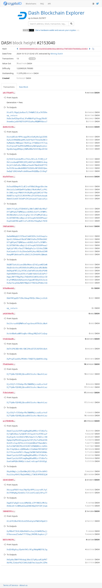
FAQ (42, 3)
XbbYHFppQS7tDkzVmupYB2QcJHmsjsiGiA (27, 298)
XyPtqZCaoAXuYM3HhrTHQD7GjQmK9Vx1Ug (27, 359)
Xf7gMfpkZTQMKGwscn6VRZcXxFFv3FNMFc (27, 212)
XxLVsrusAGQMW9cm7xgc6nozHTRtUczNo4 (27, 323)
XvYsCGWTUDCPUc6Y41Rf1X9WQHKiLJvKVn (27, 446)
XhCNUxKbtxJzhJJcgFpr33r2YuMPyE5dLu (27, 215)
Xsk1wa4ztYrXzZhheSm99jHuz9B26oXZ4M (27, 251)
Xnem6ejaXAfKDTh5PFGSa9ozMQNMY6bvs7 (27, 121)
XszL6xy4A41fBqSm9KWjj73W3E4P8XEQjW (27, 474)
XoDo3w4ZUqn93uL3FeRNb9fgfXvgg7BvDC (27, 118)
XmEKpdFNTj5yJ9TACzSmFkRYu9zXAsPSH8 (27, 271)
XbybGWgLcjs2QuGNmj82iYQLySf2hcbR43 (27, 471)
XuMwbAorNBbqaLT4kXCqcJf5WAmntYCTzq (27, 143)
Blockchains (31, 3)
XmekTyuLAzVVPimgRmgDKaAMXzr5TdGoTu (27, 431)
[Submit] (71, 23)
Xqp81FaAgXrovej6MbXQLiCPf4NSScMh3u (27, 503)
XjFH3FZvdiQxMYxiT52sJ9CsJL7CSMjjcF (27, 159)
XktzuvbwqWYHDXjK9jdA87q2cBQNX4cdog (27, 162)
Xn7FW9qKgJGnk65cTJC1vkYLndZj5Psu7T (27, 493)
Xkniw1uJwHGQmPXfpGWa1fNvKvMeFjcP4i (27, 189)
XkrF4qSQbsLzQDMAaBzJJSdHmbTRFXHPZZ (27, 449)
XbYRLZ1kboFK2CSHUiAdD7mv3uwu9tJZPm (27, 562)
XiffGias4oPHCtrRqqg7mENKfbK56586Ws (27, 452)
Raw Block (23, 87)
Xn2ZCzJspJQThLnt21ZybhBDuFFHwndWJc (27, 443)
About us (23, 585)
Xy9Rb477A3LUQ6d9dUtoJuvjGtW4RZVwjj (27, 531)
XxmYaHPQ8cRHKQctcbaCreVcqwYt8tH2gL (27, 461)
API (49, 3)
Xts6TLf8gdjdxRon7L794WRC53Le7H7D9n (27, 112)
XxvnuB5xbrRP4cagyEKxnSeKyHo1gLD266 (27, 137)
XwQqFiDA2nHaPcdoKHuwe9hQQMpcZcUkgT (27, 171)
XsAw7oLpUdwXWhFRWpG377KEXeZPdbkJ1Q (27, 283)
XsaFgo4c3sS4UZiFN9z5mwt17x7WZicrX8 (27, 437)
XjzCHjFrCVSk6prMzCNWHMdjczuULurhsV (27, 384)
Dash (56, 13)
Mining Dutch (57, 53)
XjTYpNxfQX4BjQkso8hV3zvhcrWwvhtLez (27, 374)
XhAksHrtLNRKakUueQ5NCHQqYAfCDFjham (27, 506)
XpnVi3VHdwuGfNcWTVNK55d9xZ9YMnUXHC (27, 239)
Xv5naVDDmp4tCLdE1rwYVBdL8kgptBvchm (27, 186)
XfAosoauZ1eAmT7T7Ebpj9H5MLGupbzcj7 (27, 534)
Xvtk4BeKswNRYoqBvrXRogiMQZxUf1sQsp (27, 333)
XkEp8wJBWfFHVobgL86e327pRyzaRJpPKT (27, 559)
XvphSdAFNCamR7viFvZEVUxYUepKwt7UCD (27, 221)
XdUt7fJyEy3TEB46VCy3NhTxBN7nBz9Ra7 (27, 209)
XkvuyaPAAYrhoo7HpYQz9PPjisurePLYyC (27, 490)
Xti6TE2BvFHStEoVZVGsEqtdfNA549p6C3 (27, 521)
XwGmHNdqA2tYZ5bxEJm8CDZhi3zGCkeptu (27, 236)
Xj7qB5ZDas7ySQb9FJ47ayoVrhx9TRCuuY (27, 434)
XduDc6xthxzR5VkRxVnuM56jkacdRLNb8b (27, 267)
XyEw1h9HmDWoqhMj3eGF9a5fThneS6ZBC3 (27, 140)
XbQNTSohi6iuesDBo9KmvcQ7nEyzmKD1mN (27, 264)
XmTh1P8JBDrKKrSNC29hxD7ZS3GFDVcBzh (27, 349)
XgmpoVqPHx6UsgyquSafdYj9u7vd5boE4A (27, 440)
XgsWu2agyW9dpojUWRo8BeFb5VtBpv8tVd (27, 149)
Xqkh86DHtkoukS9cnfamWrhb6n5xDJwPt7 (27, 274)
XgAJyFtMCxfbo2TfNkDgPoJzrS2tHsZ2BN (27, 248)
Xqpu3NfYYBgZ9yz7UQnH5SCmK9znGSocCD (27, 277)
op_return (12, 115)
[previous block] (17, 48)
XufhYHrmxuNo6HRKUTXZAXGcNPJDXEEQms (27, 168)
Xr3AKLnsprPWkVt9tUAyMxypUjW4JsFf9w (27, 192)
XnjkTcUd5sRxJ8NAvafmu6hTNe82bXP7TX (27, 165)
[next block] (89, 48)
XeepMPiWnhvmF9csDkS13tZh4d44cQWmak (27, 254)
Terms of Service (10, 585)
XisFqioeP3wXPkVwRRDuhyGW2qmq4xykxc (27, 146)
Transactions (9, 87)
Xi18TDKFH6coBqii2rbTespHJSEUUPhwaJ (27, 218)
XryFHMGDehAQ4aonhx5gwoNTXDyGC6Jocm (27, 280)
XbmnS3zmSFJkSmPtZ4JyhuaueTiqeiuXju (27, 199)
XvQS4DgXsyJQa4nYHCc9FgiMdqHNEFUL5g (27, 549)
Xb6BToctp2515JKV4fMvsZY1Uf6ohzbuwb (27, 195)
